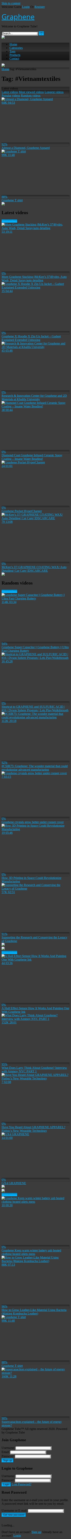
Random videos (30, 95)
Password (8, 1456)
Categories (16, 47)
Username (8, 1447)
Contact (14, 58)
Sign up (7, 1460)
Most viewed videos (31, 92)
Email (5, 1452)
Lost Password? (21, 1484)
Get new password (13, 1514)
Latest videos (10, 92)
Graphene (18, 16)
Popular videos (11, 95)
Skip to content (11, 3)
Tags (12, 51)
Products (14, 55)
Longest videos (54, 92)
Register (40, 6)
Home (13, 44)
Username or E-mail (14, 1510)
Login (26, 6)
